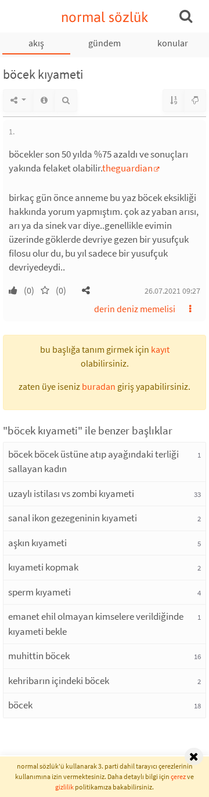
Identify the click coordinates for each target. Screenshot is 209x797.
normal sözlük (105, 17)
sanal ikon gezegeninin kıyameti (72, 517)
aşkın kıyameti (37, 542)
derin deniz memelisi (134, 309)
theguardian (127, 168)
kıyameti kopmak (43, 567)
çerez (178, 776)
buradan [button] (99, 386)
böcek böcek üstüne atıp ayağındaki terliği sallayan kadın (93, 462)
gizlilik (64, 787)
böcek (20, 705)
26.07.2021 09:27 (172, 291)
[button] (86, 290)
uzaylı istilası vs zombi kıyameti (71, 493)
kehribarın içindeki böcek (58, 680)
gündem (104, 43)
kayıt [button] (160, 349)
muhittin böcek (39, 655)
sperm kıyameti (39, 592)
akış (36, 43)
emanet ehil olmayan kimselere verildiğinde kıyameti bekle (95, 624)
